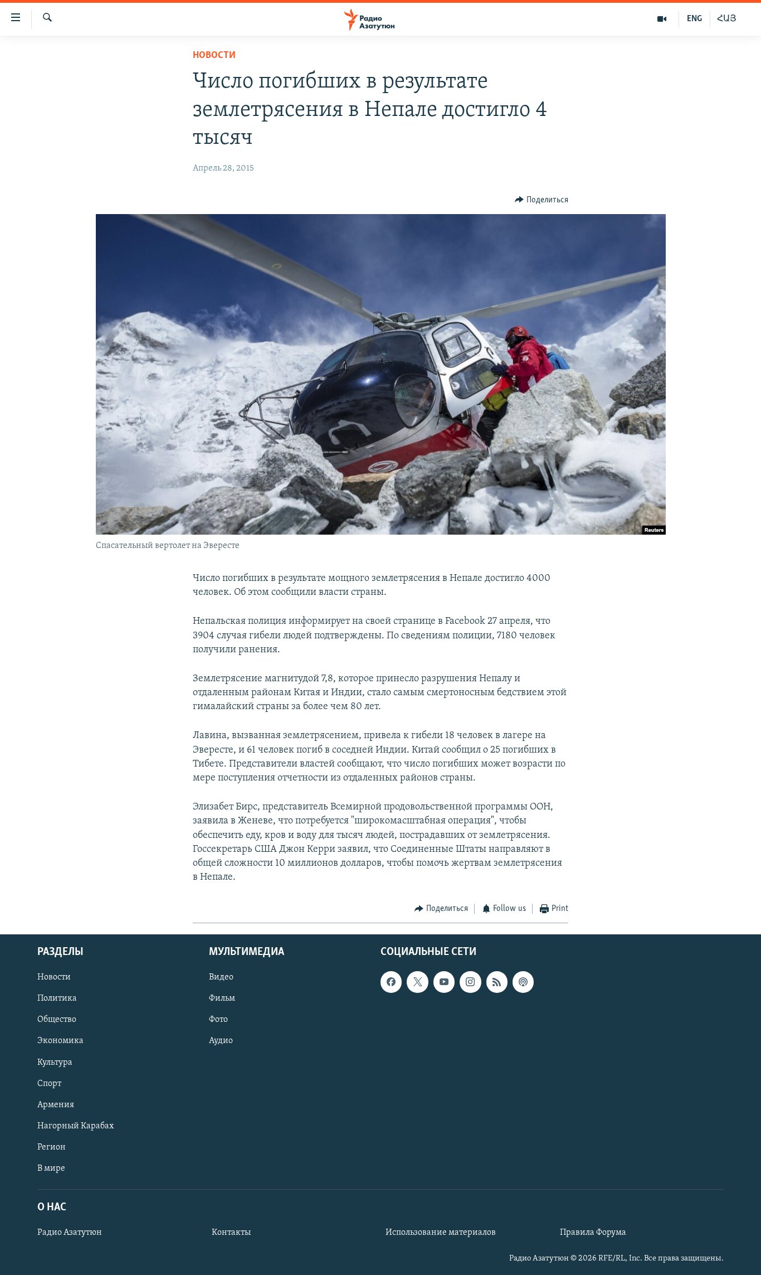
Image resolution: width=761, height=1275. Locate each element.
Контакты (231, 1232)
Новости (214, 56)
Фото (218, 1019)
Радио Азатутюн (69, 1232)
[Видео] (662, 19)
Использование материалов (441, 1232)
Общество (56, 1019)
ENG (694, 18)
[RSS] (497, 981)
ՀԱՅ (726, 18)
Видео (221, 977)
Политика (57, 998)
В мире (51, 1168)
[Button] (541, 200)
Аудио (221, 1040)
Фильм (222, 998)
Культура (54, 1062)
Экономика (60, 1040)
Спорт (49, 1083)
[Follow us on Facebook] (391, 981)
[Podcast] (523, 981)
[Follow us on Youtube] (444, 981)
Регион (51, 1147)
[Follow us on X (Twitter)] (417, 981)
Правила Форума (593, 1232)
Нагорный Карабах (75, 1126)
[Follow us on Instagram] (470, 981)
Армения (55, 1104)
